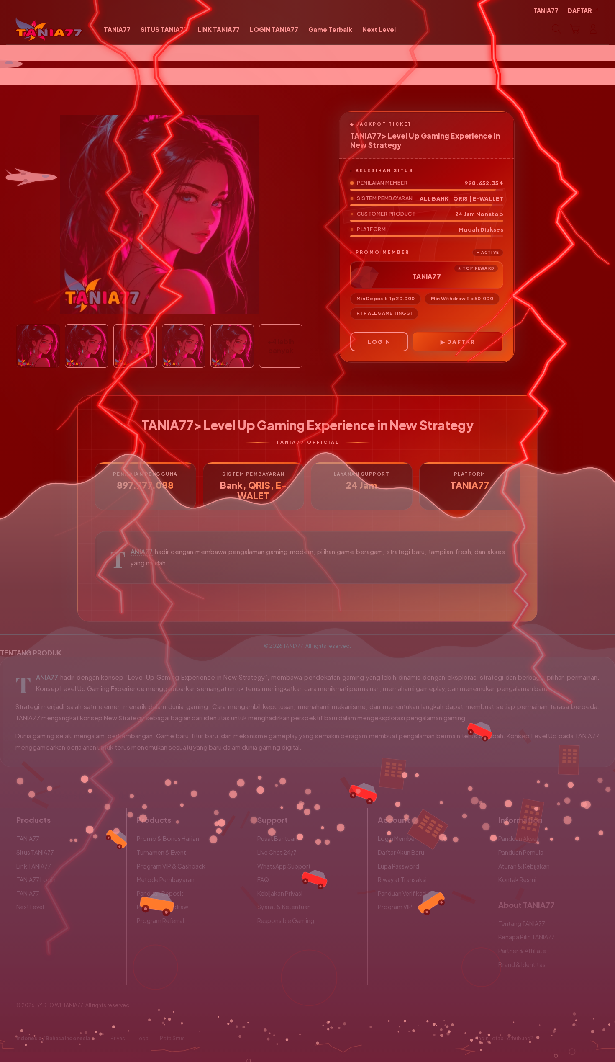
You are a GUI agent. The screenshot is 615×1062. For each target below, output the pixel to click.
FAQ (263, 879)
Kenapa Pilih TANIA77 (526, 937)
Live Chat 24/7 (277, 852)
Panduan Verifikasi (402, 893)
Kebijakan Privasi (279, 893)
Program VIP (395, 906)
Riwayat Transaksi (402, 879)
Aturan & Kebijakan (524, 866)
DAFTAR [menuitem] (580, 10)
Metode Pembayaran (166, 879)
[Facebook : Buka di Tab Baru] (545, 1039)
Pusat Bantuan (277, 838)
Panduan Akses (518, 838)
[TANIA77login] (49, 28)
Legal (143, 1038)
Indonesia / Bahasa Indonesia (53, 1038)
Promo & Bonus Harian (168, 838)
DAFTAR (461, 341)
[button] (575, 29)
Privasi (118, 1038)
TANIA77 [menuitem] (546, 10)
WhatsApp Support (284, 866)
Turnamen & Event (161, 852)
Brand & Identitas (522, 964)
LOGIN (379, 341)
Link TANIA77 (33, 866)
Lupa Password (398, 866)
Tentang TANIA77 (521, 923)
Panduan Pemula (520, 852)
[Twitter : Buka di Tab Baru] (561, 1039)
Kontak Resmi (517, 879)
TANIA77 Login (36, 879)
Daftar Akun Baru (401, 852)
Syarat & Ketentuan (284, 906)
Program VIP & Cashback (171, 866)
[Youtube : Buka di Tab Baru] (594, 1039)
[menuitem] (117, 29)
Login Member (397, 838)
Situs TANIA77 (35, 852)
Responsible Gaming (285, 920)
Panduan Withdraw (162, 906)
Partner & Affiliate (522, 950)
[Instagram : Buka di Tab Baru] (577, 1039)
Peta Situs (172, 1038)
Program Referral (160, 920)
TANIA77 (142, 551)
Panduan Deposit (160, 893)
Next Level (30, 906)
